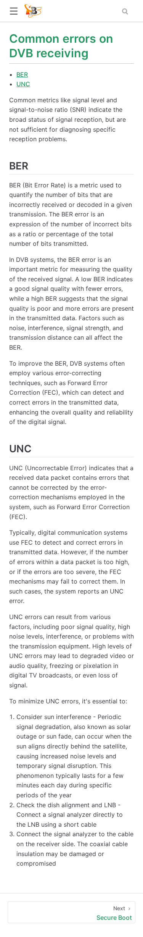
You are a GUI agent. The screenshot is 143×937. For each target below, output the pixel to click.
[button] (13, 11)
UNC (23, 84)
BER (22, 74)
